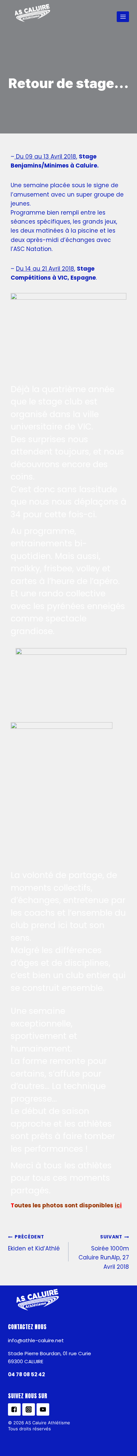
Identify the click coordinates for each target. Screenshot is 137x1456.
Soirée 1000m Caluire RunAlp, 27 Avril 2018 (103, 1252)
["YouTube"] (43, 1409)
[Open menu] (123, 16)
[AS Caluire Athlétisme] (33, 13)
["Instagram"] (28, 1409)
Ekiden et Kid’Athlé (34, 1243)
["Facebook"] (14, 1409)
